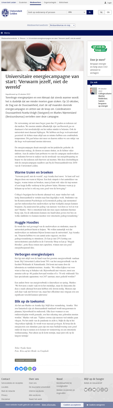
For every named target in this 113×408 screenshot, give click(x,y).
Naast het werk (35, 399)
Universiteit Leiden (8, 2)
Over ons (33, 383)
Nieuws (22, 38)
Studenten (23, 2)
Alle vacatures (35, 395)
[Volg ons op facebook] (90, 390)
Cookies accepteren (72, 405)
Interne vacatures (36, 391)
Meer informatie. (49, 404)
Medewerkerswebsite (9, 38)
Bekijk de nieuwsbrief (93, 383)
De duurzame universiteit (39, 387)
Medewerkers (35, 2)
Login (109, 3)
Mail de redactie (8, 391)
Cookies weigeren (97, 405)
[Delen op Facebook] (17, 369)
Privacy (4, 395)
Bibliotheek (63, 2)
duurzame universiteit (25, 360)
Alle (70, 12)
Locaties (4, 387)
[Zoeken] (90, 12)
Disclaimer (5, 399)
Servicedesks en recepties (12, 383)
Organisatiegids (50, 2)
